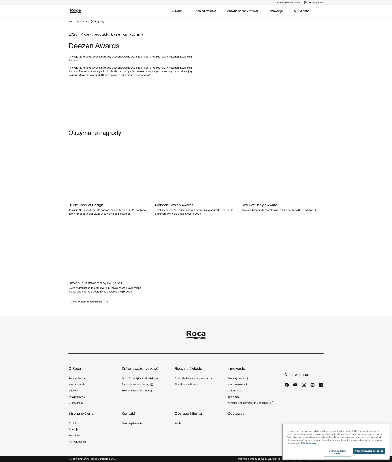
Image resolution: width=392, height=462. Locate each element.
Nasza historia (76, 384)
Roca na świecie (204, 11)
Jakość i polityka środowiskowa (140, 378)
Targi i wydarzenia (132, 423)
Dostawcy (236, 413)
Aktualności (302, 11)
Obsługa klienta (188, 413)
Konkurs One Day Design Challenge (248, 402)
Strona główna (81, 413)
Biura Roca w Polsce (186, 384)
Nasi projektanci (237, 384)
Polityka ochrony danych (252, 458)
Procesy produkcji (238, 378)
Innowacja (233, 396)
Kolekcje (73, 429)
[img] (109, 171)
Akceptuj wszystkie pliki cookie (369, 451)
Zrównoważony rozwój (242, 11)
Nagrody (99, 21)
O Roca (177, 11)
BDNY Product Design (85, 205)
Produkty (73, 423)
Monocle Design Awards (174, 205)
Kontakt (128, 413)
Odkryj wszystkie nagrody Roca (86, 301)
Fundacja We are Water (135, 384)
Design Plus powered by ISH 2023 (95, 283)
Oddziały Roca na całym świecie (193, 378)
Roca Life (74, 435)
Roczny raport (76, 396)
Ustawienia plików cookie (337, 452)
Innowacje (276, 11)
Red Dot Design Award (259, 205)
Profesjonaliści (77, 441)
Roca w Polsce (77, 378)
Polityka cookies (308, 443)
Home (71, 21)
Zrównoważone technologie (138, 390)
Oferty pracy (75, 402)
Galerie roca (235, 390)
